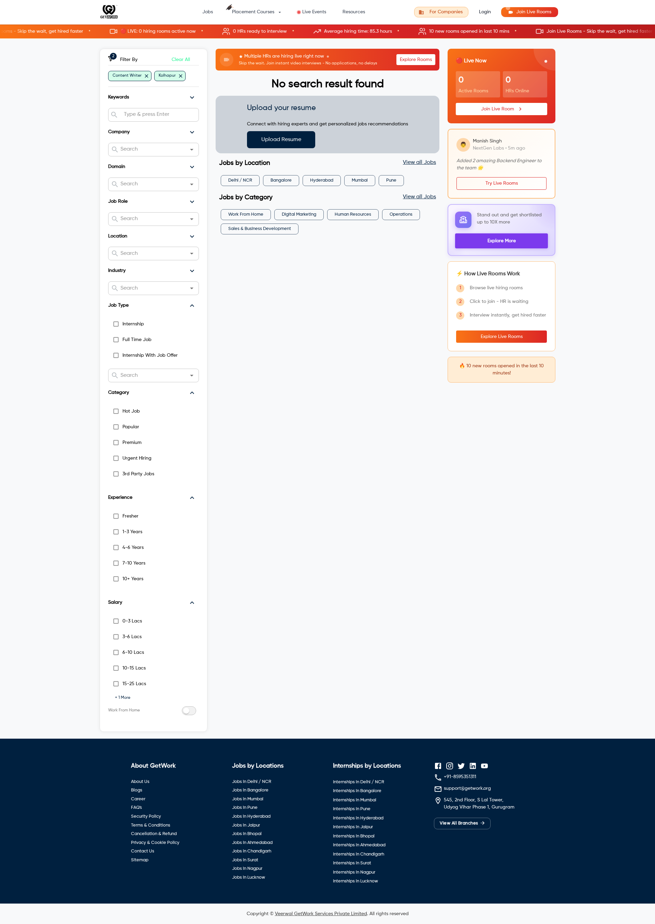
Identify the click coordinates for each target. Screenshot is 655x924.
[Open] (191, 149)
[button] (327, 31)
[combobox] (158, 115)
